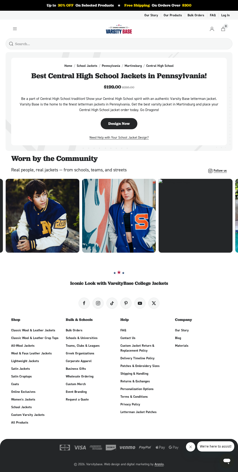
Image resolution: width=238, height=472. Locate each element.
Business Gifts (76, 369)
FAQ (213, 15)
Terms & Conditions (134, 396)
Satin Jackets (20, 369)
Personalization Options (137, 389)
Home (68, 66)
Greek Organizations (80, 353)
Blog (178, 338)
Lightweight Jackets (25, 361)
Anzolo (159, 464)
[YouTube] (139, 303)
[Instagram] (98, 303)
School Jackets (87, 66)
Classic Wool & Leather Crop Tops (35, 338)
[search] (11, 43)
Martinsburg (133, 66)
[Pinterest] (126, 303)
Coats (15, 384)
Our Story (151, 15)
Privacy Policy (130, 404)
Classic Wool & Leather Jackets (33, 330)
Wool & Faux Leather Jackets (31, 353)
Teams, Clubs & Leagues (83, 345)
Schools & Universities (82, 338)
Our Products (173, 15)
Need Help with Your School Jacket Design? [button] (119, 137)
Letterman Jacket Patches (138, 412)
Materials (181, 345)
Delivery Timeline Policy (137, 358)
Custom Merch (76, 384)
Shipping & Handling (134, 373)
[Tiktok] (112, 303)
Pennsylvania (111, 66)
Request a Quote (77, 399)
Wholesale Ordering (79, 376)
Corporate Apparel (79, 361)
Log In (225, 15)
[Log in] (212, 28)
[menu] (14, 28)
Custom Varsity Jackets (28, 415)
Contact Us (128, 338)
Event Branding (76, 392)
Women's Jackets (23, 399)
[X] (153, 303)
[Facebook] (84, 303)
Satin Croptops (21, 376)
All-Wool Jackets (23, 345)
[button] (42, 216)
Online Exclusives (23, 392)
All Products (19, 422)
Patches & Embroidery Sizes (140, 366)
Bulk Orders (196, 15)
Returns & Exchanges (135, 381)
